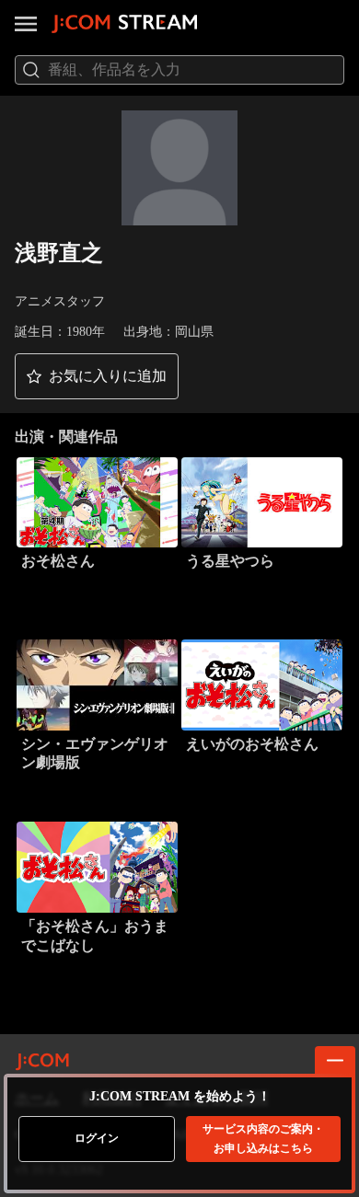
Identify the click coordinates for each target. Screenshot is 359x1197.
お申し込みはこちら (263, 1138)
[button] (97, 376)
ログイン (97, 1138)
